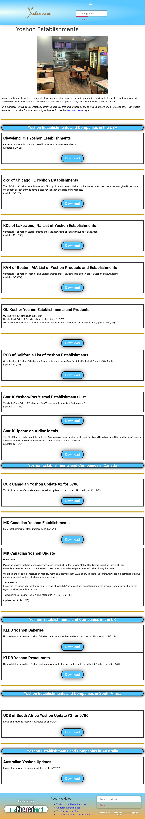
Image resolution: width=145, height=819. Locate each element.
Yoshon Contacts (74, 110)
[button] (91, 3)
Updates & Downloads (68, 807)
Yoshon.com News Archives (71, 804)
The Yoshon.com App (67, 811)
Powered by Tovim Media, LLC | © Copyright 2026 (118, 813)
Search (82, 19)
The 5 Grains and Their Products (73, 814)
